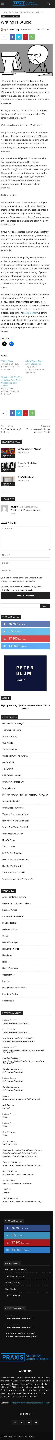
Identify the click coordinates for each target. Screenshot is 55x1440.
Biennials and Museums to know (16, 903)
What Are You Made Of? (13, 782)
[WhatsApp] (32, 37)
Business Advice (9, 910)
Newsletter (7, 955)
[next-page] (7, 491)
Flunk (4, 1117)
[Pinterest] (25, 37)
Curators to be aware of (13, 916)
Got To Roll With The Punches (15, 756)
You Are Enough (9, 749)
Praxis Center (30, 312)
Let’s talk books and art (12, 1072)
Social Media (8, 1001)
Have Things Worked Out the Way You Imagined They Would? (23, 1051)
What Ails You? (9, 788)
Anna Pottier (8, 1171)
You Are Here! (8, 847)
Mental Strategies (10, 942)
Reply (13, 514)
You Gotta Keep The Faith (13, 873)
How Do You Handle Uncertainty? (17, 1038)
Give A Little (7, 743)
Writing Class (7, 361)
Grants (5, 936)
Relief (4, 1189)
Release (5, 1192)
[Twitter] (19, 37)
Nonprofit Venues (10, 968)
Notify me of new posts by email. (18, 590)
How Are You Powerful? (13, 866)
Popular (5, 981)
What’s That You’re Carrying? (15, 827)
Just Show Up (8, 769)
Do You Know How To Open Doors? (17, 1174)
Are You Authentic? (11, 801)
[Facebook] (12, 37)
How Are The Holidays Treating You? (18, 1041)
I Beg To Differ (8, 840)
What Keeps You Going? (12, 808)
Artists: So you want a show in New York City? (22, 1099)
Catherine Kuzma (9, 1162)
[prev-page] (2, 491)
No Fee (5, 962)
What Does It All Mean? (12, 834)
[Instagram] (22, 1422)
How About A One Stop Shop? (15, 821)
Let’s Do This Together (12, 853)
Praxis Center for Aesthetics (18, 12)
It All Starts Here (9, 1144)
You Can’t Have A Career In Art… (16, 1023)
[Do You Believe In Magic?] (8, 453)
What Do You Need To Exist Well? (16, 1183)
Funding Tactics (9, 923)
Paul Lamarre (8, 1198)
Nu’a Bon (6, 1105)
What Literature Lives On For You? (17, 879)
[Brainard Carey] (2, 29)
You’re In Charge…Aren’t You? (15, 814)
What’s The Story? (26, 477)
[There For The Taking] (8, 467)
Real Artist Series (10, 994)
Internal (5, 1108)
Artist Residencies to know (14, 897)
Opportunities (8, 975)
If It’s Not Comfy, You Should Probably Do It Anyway (25, 795)
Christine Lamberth (10, 1069)
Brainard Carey (13, 29)
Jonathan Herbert (10, 1058)
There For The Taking (27, 463)
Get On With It (8, 762)
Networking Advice (10, 949)
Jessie (4, 1096)
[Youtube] (35, 1422)
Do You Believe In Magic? (29, 449)
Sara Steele (7, 1132)
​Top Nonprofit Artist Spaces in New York (19, 1156)
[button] (49, 4)
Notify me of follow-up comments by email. (23, 587)
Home (3, 12)
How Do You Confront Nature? (15, 860)
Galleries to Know (10, 929)
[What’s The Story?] (8, 481)
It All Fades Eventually (12, 775)
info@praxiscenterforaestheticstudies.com (31, 1402)
